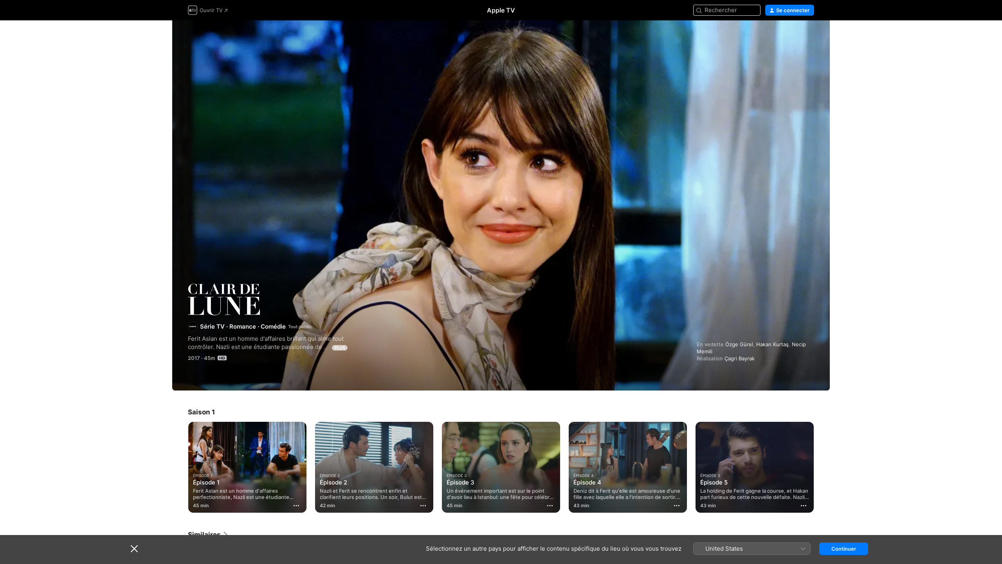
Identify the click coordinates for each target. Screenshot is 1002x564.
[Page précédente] (180, 467)
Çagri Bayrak (739, 358)
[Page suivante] (821, 467)
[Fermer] (134, 548)
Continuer (843, 549)
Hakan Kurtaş (772, 344)
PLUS (339, 348)
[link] (208, 534)
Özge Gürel (739, 344)
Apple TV (501, 10)
